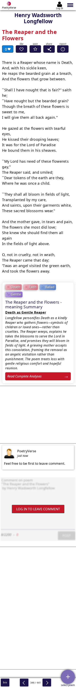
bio (5, 682)
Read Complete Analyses (24, 376)
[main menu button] (70, 5)
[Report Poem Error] (63, 49)
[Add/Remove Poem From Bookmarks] (35, 49)
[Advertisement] (38, 414)
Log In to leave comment (38, 509)
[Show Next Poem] (47, 682)
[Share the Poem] (49, 49)
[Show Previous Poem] (24, 682)
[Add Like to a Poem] (21, 49)
